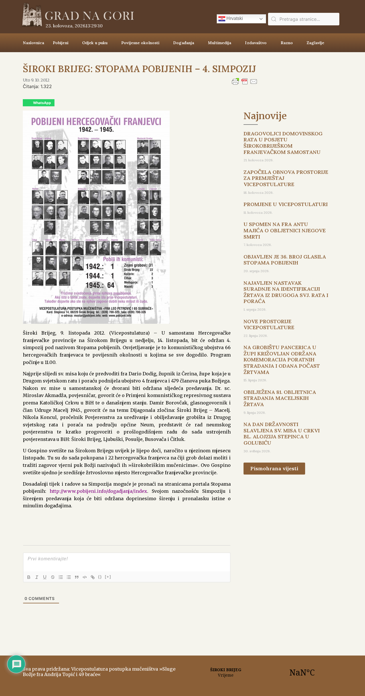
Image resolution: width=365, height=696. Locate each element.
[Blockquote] (77, 577)
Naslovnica (33, 42)
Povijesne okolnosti (140, 42)
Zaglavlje (315, 42)
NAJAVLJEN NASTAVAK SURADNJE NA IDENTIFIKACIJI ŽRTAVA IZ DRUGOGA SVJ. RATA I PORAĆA (286, 292)
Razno (287, 42)
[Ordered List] (61, 577)
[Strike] (53, 577)
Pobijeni (60, 42)
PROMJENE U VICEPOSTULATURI (286, 204)
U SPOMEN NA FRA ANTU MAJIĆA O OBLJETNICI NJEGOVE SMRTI (285, 230)
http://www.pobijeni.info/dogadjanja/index (98, 491)
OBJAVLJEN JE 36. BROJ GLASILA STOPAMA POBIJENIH (285, 259)
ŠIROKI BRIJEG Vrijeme (263, 672)
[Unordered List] (69, 577)
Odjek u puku (95, 42)
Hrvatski (234, 18)
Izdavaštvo (256, 42)
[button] (38, 102)
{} (100, 577)
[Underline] (45, 577)
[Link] (93, 577)
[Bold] (29, 577)
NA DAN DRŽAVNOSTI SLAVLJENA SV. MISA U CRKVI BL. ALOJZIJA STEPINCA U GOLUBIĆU (282, 433)
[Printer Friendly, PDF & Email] (244, 84)
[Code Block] (85, 577)
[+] (108, 577)
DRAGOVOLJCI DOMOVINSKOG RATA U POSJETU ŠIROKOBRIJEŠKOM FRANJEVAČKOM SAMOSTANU (283, 142)
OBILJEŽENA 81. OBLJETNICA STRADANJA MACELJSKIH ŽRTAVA (280, 398)
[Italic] (37, 577)
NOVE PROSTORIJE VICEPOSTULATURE (269, 324)
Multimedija (219, 42)
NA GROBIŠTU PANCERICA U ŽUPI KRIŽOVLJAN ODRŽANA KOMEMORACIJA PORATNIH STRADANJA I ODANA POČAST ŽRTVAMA (282, 359)
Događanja (183, 42)
